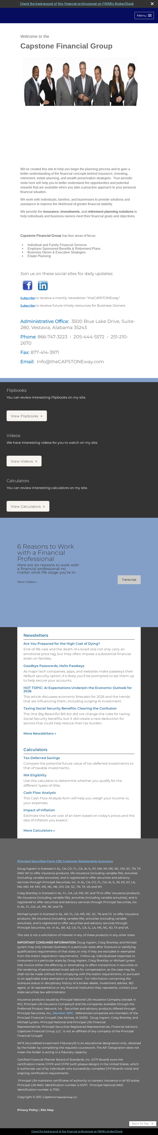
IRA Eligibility (34, 775)
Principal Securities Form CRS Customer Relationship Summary (65, 861)
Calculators (35, 749)
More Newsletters (39, 733)
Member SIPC (63, 1013)
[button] (144, 15)
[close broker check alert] (152, 3)
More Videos (27, 581)
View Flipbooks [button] (24, 416)
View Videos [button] (22, 461)
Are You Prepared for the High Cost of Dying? (61, 644)
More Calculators (39, 830)
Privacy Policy (27, 1110)
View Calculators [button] (26, 507)
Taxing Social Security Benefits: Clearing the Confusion (70, 708)
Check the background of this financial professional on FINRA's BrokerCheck (77, 4)
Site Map (47, 1110)
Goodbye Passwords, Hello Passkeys (53, 666)
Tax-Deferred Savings (41, 758)
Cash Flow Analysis (39, 793)
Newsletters (35, 635)
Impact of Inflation (39, 810)
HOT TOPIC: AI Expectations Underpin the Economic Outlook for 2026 (77, 689)
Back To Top (141, 1123)
